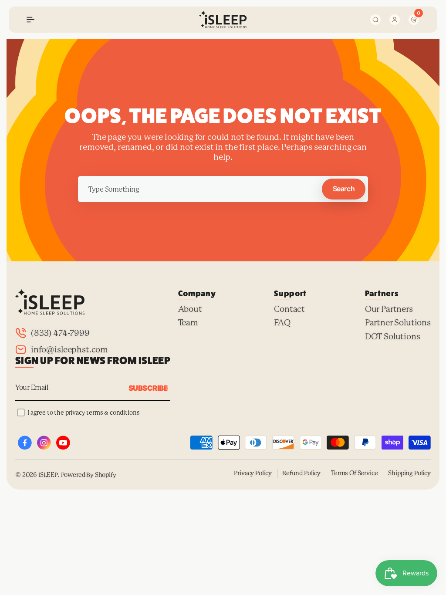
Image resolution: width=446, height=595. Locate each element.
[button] (30, 19)
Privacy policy (253, 473)
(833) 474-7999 (60, 333)
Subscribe (148, 388)
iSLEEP (48, 474)
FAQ (282, 322)
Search (344, 188)
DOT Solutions (392, 336)
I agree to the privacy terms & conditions (83, 412)
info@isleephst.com (69, 350)
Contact (289, 309)
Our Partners (389, 309)
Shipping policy (409, 473)
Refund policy (301, 473)
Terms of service (354, 473)
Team (188, 322)
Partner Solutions (398, 322)
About (190, 309)
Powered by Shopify (88, 474)
